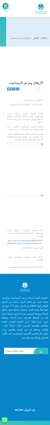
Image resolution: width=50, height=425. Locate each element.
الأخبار (35, 38)
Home (44, 38)
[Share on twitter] (9, 88)
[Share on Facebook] (13, 88)
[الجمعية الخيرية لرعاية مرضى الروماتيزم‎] (40, 8)
